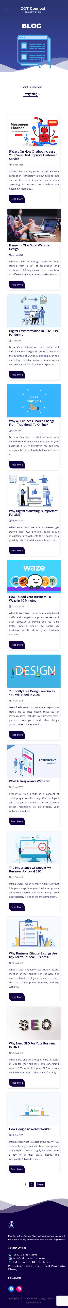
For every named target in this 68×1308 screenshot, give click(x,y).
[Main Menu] (6, 10)
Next (40, 1184)
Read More (17, 198)
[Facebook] (11, 1289)
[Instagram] (19, 1289)
